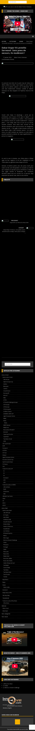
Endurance (6, 491)
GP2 (4, 480)
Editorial (4, 606)
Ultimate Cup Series (8, 496)
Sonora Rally (6, 567)
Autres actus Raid (7, 510)
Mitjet (4, 418)
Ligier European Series (9, 416)
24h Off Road (6, 512)
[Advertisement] (17, 200)
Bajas (4, 582)
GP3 (4, 482)
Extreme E (5, 590)
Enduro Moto (6, 524)
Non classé (5, 616)
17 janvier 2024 (7, 57)
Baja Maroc (5, 579)
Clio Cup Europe (7, 443)
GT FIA (5, 400)
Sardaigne (6, 565)
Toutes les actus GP (8, 468)
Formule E (5, 478)
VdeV (4, 498)
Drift (4, 446)
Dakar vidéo (6, 587)
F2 (4, 471)
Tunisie (5, 576)
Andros (5, 384)
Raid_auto (6, 551)
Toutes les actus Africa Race (10, 601)
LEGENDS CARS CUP (8, 413)
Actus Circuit (5, 375)
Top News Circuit (7, 439)
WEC (4, 494)
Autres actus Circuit (7, 377)
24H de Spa (6, 379)
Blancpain (5, 386)
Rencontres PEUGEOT (9, 430)
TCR (4, 466)
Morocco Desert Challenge (10, 540)
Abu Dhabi (6, 517)
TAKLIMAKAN (6, 598)
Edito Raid (5, 611)
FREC (4, 398)
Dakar (4, 585)
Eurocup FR (6, 393)
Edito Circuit (5, 608)
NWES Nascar (6, 425)
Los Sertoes (6, 531)
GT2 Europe (6, 404)
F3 (4, 473)
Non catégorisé (6, 614)
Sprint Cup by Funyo (8, 462)
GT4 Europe (6, 407)
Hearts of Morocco (8, 526)
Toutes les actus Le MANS (9, 485)
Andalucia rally (7, 519)
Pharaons (5, 544)
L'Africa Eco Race (7, 684)
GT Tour (5, 453)
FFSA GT (5, 395)
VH (3, 500)
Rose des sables (7, 558)
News (4, 420)
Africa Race (6, 603)
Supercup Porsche (8, 434)
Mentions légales (7, 708)
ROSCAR (5, 432)
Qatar (4, 549)
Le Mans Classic (7, 411)
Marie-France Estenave (20, 57)
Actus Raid (12, 41)
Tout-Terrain (6, 574)
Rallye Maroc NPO (7, 592)
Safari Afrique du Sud (9, 563)
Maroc (5, 535)
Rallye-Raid (6, 556)
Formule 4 (5, 448)
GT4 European (7, 409)
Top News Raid (7, 572)
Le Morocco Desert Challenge (11, 687)
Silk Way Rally (6, 595)
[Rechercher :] (17, 2)
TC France (5, 464)
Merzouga (6, 538)
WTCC (4, 503)
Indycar (4, 455)
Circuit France (6, 391)
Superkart (6, 436)
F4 (4, 475)
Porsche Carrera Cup (8, 459)
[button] (33, 36)
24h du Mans (6, 487)
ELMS (4, 489)
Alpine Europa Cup (8, 381)
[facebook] (17, 721)
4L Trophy (5, 515)
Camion (5, 388)
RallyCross (6, 427)
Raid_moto (6, 554)
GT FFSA (5, 450)
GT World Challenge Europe (10, 402)
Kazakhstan (6, 528)
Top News (5, 570)
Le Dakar (5, 685)
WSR (4, 441)
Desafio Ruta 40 (7, 522)
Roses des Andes (7, 560)
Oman (5, 542)
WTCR (4, 505)
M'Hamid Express (7, 533)
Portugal (5, 547)
